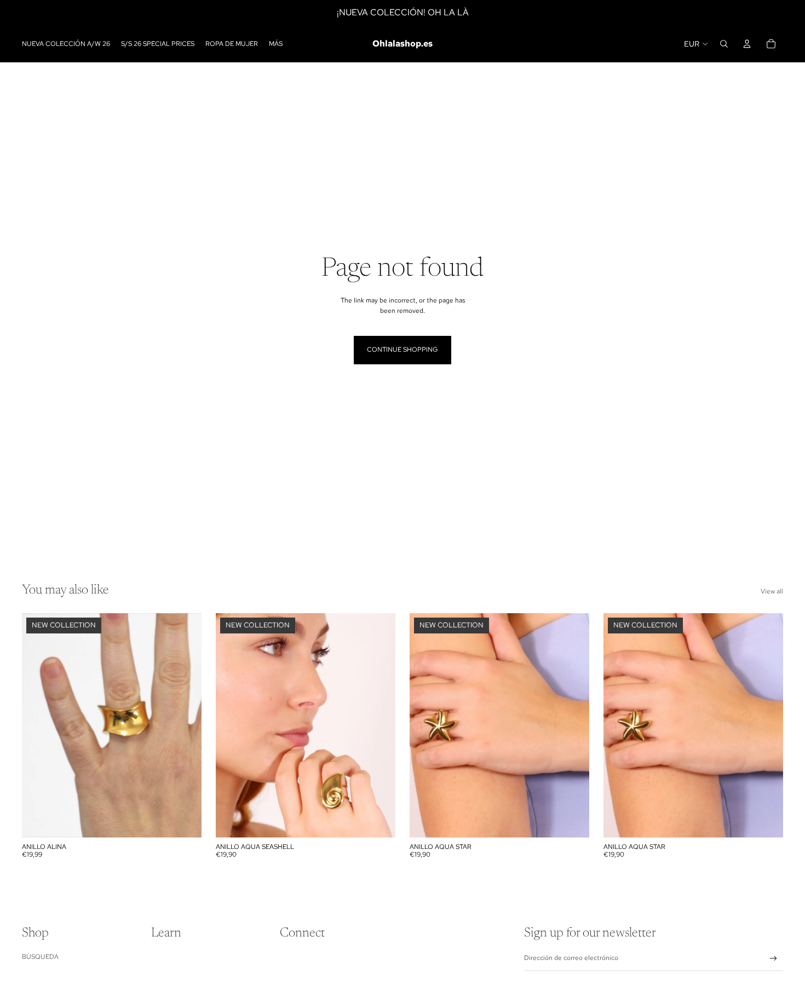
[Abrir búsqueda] (724, 44)
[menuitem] (275, 44)
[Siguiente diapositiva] (185, 725)
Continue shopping (402, 349)
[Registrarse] (773, 958)
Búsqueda (40, 956)
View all (772, 591)
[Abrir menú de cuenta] (747, 44)
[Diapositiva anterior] (38, 725)
